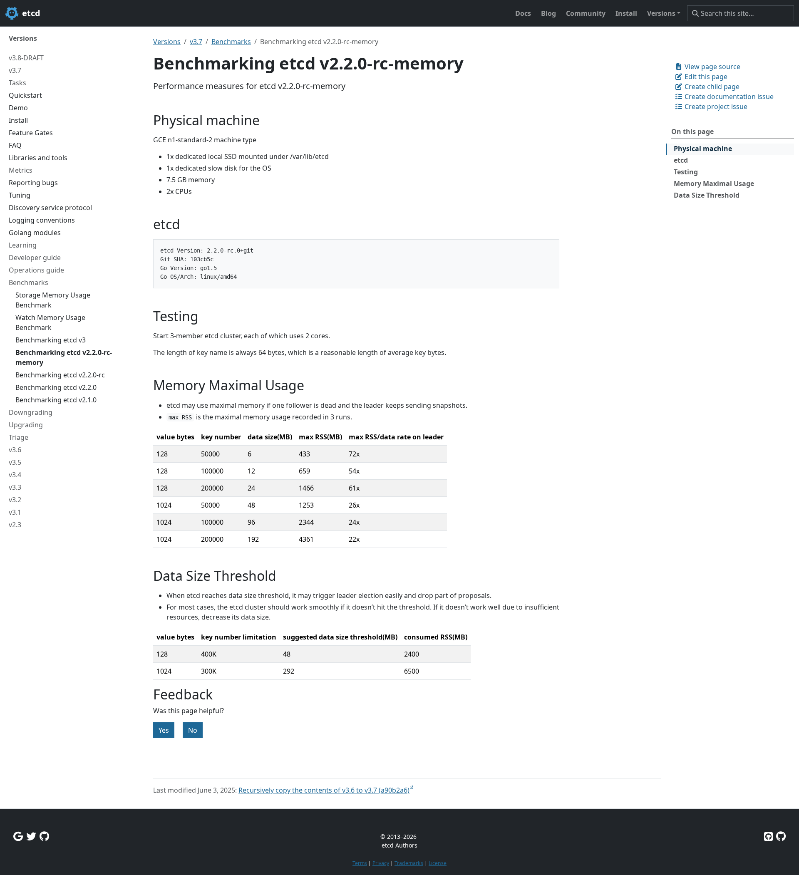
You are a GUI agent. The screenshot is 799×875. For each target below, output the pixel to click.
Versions (167, 41)
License (438, 863)
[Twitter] (31, 836)
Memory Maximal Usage (714, 183)
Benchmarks (231, 41)
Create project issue (715, 106)
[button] (664, 13)
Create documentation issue (728, 96)
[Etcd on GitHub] (768, 836)
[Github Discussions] (44, 836)
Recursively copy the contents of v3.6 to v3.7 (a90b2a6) (323, 790)
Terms (359, 863)
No (192, 730)
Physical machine (703, 148)
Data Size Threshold (706, 195)
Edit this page (705, 76)
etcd (681, 160)
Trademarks (409, 863)
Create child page (711, 86)
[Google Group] (18, 836)
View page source (711, 66)
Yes (164, 730)
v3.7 (196, 41)
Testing (686, 171)
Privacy (380, 863)
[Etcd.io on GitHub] (781, 836)
